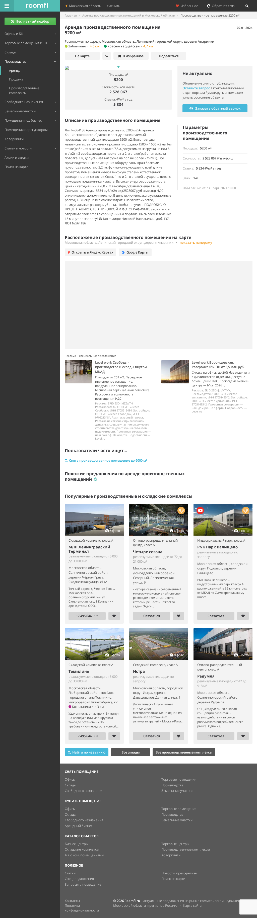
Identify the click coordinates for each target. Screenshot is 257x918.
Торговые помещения (178, 779)
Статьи (70, 873)
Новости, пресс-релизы (179, 873)
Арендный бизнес (78, 825)
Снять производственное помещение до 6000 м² (108, 460)
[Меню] (7, 6)
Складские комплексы (82, 849)
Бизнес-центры (76, 844)
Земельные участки (176, 790)
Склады (70, 785)
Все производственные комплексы (184, 752)
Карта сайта (192, 905)
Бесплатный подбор (32, 21)
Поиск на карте (173, 878)
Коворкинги (170, 855)
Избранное (188, 6)
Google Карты (137, 252)
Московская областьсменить (94, 6)
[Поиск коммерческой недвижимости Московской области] (37, 6)
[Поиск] (247, 6)
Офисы (70, 779)
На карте (82, 56)
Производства (172, 785)
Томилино (79, 671)
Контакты (72, 900)
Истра (139, 671)
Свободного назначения (84, 790)
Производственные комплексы (185, 849)
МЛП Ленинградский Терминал (89, 549)
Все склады (130, 752)
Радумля (206, 676)
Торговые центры (175, 844)
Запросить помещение (83, 884)
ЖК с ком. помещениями (84, 855)
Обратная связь (223, 6)
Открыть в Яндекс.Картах (92, 252)
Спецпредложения (79, 878)
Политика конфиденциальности (82, 907)
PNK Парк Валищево (217, 546)
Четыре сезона (147, 551)
